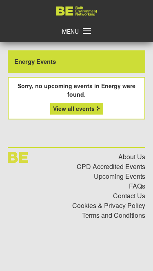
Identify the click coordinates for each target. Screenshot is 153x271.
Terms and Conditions (113, 215)
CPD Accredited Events (111, 166)
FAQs (137, 186)
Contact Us (129, 195)
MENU (70, 31)
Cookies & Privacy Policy (108, 205)
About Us (131, 156)
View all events (74, 108)
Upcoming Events (119, 176)
